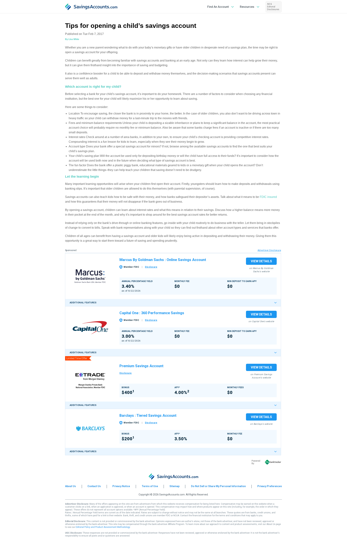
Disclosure (151, 267)
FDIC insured (268, 196)
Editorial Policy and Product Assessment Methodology (103, 527)
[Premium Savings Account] (90, 380)
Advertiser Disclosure (269, 250)
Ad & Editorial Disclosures (273, 7)
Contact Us (94, 486)
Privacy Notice (121, 486)
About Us (70, 486)
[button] (220, 6)
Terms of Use (150, 486)
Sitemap (174, 486)
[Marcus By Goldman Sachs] (90, 276)
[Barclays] (90, 428)
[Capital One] (90, 327)
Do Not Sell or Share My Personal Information (218, 486)
